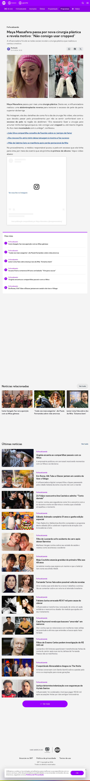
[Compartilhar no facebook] (74, 49)
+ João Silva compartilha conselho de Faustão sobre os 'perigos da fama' (39, 133)
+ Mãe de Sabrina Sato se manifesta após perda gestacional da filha (37, 143)
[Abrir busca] (83, 3)
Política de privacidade (46, 758)
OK (77, 773)
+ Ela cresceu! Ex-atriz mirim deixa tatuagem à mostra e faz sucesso (38, 138)
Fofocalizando (13, 27)
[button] (17, 404)
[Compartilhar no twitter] (80, 49)
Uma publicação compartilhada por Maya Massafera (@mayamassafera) (36, 221)
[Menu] (87, 3)
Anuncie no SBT (26, 758)
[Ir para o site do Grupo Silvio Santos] (41, 750)
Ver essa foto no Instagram (18, 193)
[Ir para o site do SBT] (57, 750)
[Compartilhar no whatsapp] (69, 49)
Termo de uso (65, 758)
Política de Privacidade (35, 775)
